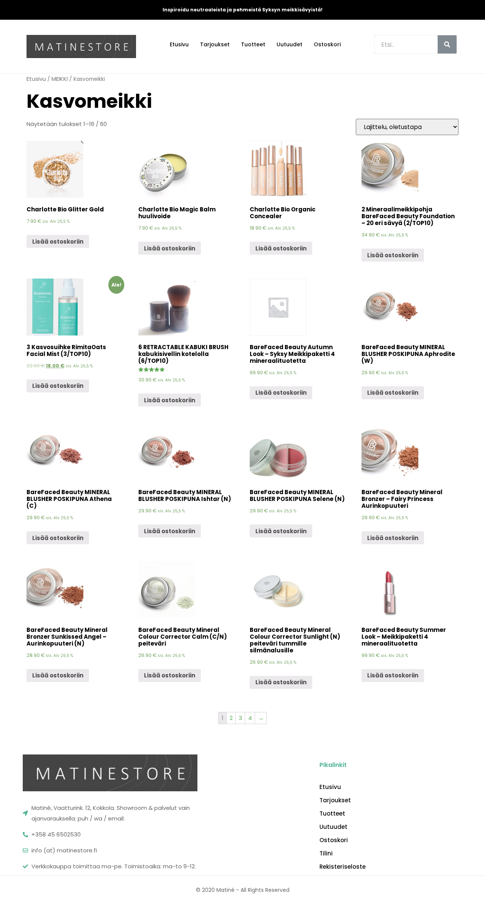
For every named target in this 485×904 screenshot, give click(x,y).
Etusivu (179, 44)
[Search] (447, 44)
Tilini (326, 853)
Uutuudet (289, 44)
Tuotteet (253, 44)
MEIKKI (60, 79)
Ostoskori (327, 44)
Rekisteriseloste (342, 867)
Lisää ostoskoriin (57, 242)
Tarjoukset (215, 44)
